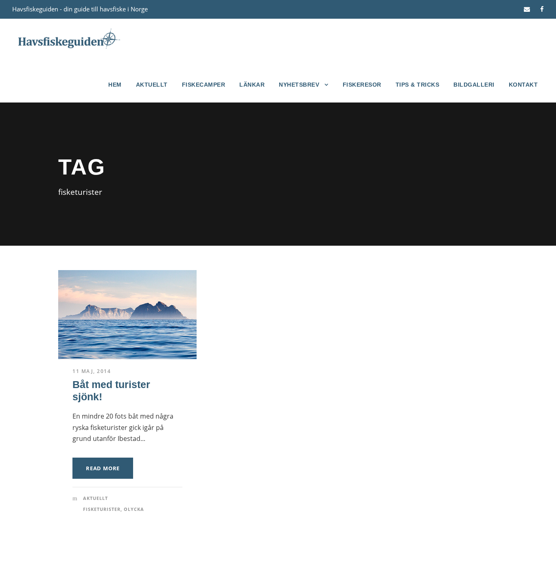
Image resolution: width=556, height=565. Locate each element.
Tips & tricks (418, 84)
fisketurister (101, 509)
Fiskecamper (203, 84)
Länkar (252, 84)
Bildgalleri (474, 84)
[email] (527, 9)
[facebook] (542, 9)
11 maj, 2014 (91, 371)
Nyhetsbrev (299, 84)
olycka (134, 509)
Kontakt (523, 84)
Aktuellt (152, 84)
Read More (103, 468)
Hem (115, 84)
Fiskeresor (362, 84)
